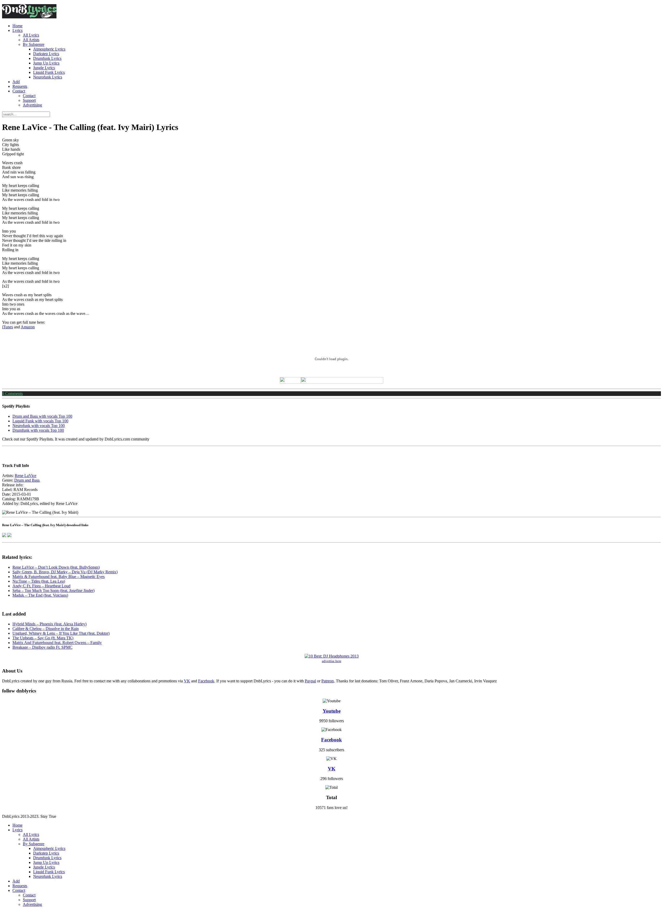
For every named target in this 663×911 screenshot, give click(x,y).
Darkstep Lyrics (46, 54)
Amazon (28, 327)
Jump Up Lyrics (46, 63)
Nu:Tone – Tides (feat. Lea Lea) (38, 581)
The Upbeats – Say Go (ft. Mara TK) (42, 638)
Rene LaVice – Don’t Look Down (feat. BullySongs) (56, 567)
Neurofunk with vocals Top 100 (38, 425)
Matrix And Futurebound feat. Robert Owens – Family (57, 642)
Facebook (206, 681)
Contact (18, 91)
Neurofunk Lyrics (47, 77)
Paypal (310, 681)
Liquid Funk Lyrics (49, 72)
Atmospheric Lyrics (49, 49)
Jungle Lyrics (44, 68)
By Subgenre (33, 44)
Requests (19, 86)
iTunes (7, 327)
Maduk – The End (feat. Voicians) (40, 595)
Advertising (32, 105)
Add (16, 81)
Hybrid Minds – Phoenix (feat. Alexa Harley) (49, 624)
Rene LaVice (25, 475)
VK (187, 681)
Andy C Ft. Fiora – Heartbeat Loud (41, 586)
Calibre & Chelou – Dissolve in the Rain (45, 628)
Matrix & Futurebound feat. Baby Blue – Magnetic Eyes (58, 576)
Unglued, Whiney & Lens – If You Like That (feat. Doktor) (61, 633)
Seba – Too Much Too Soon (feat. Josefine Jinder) (53, 590)
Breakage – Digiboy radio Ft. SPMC (42, 647)
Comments (12, 393)
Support (29, 100)
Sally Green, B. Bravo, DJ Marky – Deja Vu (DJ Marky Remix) (65, 572)
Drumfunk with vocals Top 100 (38, 430)
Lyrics (17, 30)
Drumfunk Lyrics (47, 58)
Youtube (332, 711)
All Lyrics (31, 35)
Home (17, 26)
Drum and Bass (27, 480)
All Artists (31, 40)
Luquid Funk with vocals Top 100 (40, 421)
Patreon (327, 681)
